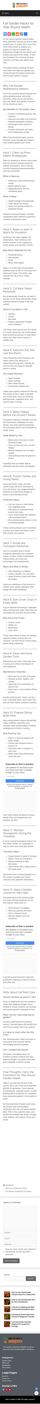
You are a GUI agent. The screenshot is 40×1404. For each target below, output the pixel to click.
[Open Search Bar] (37, 13)
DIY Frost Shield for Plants (16, 1188)
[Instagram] (6, 1389)
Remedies (9, 1185)
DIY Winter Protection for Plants (18, 1191)
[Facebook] (3, 1389)
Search (7, 1275)
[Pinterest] (9, 1389)
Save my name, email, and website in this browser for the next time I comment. (20, 1251)
